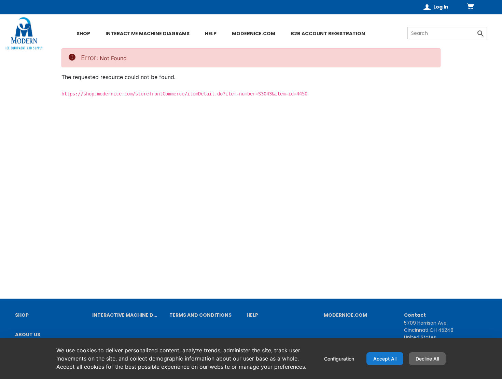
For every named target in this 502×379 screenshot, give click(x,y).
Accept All (384, 359)
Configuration (339, 359)
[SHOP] (49, 45)
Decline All (427, 359)
